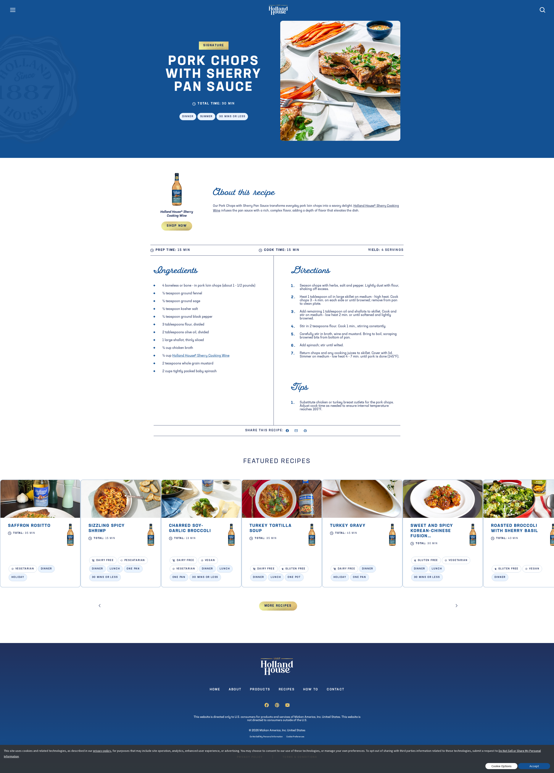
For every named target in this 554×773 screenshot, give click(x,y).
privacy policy (102, 751)
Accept (534, 766)
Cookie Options (501, 766)
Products (260, 689)
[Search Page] (542, 12)
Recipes (287, 689)
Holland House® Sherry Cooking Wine (200, 356)
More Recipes (278, 606)
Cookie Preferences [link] (295, 737)
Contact (335, 689)
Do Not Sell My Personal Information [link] (266, 737)
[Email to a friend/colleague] (296, 431)
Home (215, 689)
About (235, 689)
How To (310, 689)
